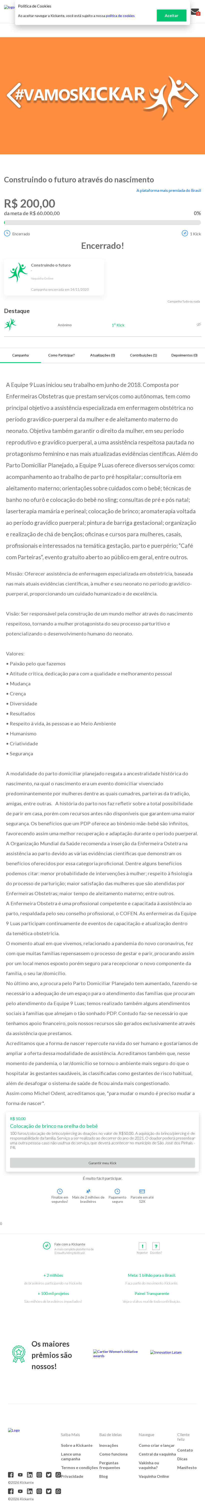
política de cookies (120, 15)
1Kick (195, 233)
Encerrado (21, 233)
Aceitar (171, 15)
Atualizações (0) (102, 355)
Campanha (20, 355)
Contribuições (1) (143, 355)
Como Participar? (61, 355)
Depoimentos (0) (185, 355)
